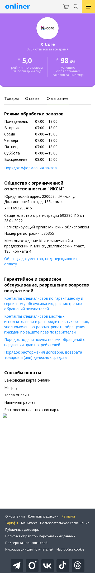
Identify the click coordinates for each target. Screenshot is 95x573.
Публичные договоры (22, 529)
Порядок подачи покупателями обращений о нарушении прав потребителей (45, 342)
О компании (15, 516)
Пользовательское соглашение (64, 523)
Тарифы (11, 523)
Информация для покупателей (29, 549)
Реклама (68, 516)
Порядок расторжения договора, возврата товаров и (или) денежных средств (43, 355)
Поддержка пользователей (26, 543)
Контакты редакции (43, 516)
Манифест (29, 523)
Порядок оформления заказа (30, 167)
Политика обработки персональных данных (40, 536)
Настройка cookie (70, 549)
